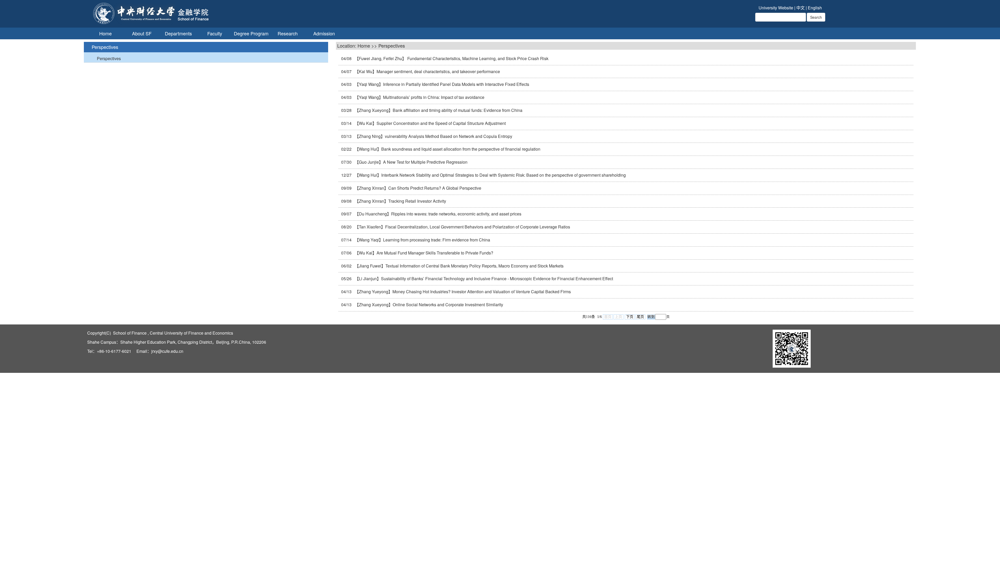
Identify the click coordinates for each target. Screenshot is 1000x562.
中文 (800, 8)
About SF (142, 33)
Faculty (214, 33)
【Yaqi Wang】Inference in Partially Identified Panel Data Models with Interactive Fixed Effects (441, 84)
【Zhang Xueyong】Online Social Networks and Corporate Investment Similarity (428, 305)
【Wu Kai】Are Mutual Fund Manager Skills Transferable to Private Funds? (423, 253)
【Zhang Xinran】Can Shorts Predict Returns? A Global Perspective (417, 188)
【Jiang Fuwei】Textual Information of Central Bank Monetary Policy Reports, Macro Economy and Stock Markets (459, 266)
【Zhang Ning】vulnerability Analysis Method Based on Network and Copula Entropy (433, 136)
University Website (776, 8)
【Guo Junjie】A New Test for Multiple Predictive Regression (410, 162)
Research (288, 33)
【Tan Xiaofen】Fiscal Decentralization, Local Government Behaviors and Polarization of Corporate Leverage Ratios (462, 227)
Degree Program (251, 33)
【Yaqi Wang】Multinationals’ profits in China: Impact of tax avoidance (419, 97)
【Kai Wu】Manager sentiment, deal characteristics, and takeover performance (427, 71)
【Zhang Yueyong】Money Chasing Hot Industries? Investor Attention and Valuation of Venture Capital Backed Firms (462, 292)
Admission (324, 33)
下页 (629, 317)
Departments (178, 33)
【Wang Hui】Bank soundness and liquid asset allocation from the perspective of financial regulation (447, 149)
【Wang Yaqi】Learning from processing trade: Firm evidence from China (422, 240)
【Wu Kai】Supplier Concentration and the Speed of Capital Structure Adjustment (430, 123)
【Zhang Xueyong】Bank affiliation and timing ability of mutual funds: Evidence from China (438, 110)
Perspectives (109, 58)
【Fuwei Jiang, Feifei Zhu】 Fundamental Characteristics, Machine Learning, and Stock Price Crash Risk (451, 58)
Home (105, 33)
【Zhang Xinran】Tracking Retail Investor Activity (400, 201)
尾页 (640, 317)
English (815, 8)
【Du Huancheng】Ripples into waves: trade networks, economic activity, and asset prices (437, 214)
